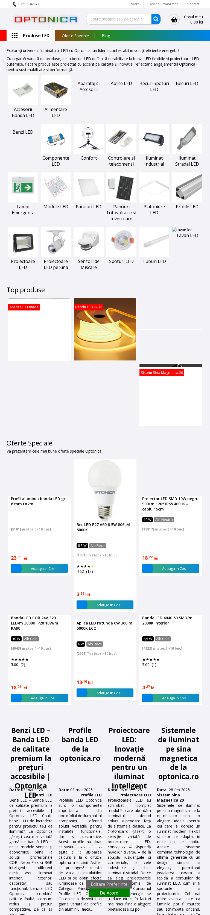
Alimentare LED (56, 112)
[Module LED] (56, 201)
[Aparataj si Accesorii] (89, 77)
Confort (89, 158)
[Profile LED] (187, 201)
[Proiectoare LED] (23, 255)
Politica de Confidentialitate (106, 841)
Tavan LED (187, 235)
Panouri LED (88, 207)
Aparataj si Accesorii (89, 86)
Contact (193, 4)
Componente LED (55, 161)
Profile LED (187, 207)
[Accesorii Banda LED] (23, 103)
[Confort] (89, 152)
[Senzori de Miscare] (89, 255)
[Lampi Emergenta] (23, 201)
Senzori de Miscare (89, 264)
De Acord (109, 893)
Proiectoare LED (23, 264)
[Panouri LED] (89, 201)
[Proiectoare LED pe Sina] (56, 255)
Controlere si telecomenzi (121, 161)
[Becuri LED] (187, 77)
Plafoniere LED (154, 210)
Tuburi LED (154, 261)
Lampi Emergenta (23, 210)
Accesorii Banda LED (23, 112)
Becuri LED (187, 83)
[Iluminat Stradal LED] (187, 152)
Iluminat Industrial (154, 161)
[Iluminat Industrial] (154, 152)
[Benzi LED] (23, 126)
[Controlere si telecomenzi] (121, 152)
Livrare (134, 4)
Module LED (55, 207)
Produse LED (36, 36)
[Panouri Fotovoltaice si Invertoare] (121, 201)
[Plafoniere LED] (154, 201)
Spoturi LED (121, 261)
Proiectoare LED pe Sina (56, 264)
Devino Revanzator (163, 4)
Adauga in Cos (43, 599)
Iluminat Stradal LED (187, 161)
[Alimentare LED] (56, 103)
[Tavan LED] (182, 229)
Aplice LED (121, 83)
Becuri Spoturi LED (154, 86)
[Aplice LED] (121, 77)
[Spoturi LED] (121, 255)
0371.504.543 (28, 4)
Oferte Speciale (75, 35)
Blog (106, 35)
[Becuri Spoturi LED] (154, 77)
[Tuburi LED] (154, 255)
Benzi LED (23, 132)
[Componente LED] (56, 152)
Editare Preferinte (109, 884)
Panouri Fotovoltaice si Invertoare (121, 213)
